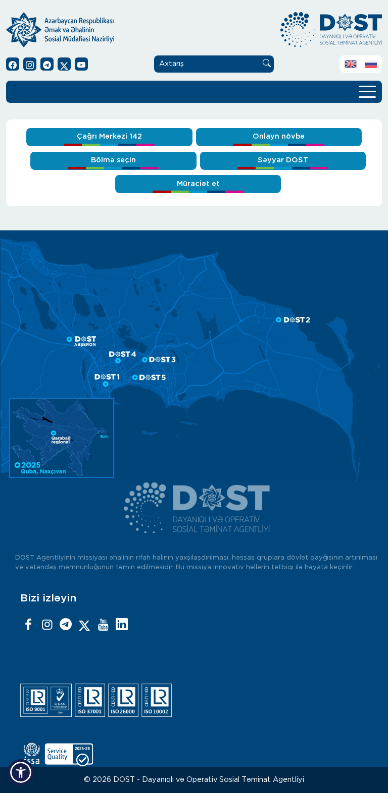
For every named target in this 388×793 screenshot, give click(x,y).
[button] (20, 772)
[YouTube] (103, 625)
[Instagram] (47, 625)
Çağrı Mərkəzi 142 (109, 136)
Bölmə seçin (113, 160)
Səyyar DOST (283, 160)
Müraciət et (198, 183)
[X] (84, 625)
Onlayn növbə (279, 136)
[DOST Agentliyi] (122, 625)
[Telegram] (66, 625)
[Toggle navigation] (367, 91)
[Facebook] (28, 625)
